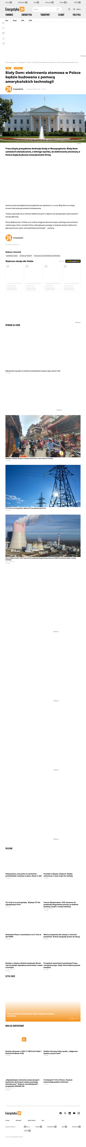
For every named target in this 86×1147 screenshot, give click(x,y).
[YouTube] (74, 1113)
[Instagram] (79, 1113)
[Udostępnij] (3, 43)
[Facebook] (61, 1113)
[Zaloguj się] (69, 9)
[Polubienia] (3, 22)
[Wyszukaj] (58, 9)
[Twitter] (65, 1113)
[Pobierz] (3, 38)
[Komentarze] (3, 28)
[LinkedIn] (70, 1113)
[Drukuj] (3, 33)
